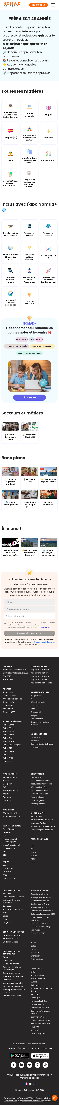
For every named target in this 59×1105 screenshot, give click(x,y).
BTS (4, 851)
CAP (4, 836)
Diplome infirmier (10, 878)
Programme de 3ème (40, 679)
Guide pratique (37, 959)
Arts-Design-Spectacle (13, 909)
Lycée (33, 949)
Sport (33, 709)
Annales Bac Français (12, 699)
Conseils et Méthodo (39, 894)
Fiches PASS (8, 758)
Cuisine (6, 957)
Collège (6, 832)
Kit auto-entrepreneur (12, 995)
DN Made (7, 871)
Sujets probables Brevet (41, 897)
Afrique (34, 715)
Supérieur (35, 952)
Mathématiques (10, 777)
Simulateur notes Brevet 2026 (15, 673)
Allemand (7, 800)
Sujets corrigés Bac (39, 907)
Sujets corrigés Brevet (40, 904)
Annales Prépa (9, 705)
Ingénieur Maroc (38, 1004)
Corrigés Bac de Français (42, 910)
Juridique (35, 985)
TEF (32, 849)
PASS (5, 875)
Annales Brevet (9, 695)
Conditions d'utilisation (17, 1048)
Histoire (6, 780)
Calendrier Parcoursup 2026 (43, 914)
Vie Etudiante (36, 816)
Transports (7, 960)
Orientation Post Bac (39, 923)
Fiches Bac (7, 738)
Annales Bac (8, 692)
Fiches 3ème (8, 735)
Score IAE (35, 1030)
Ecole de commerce (39, 794)
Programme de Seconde (41, 683)
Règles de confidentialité (41, 1048)
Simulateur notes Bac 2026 (14, 669)
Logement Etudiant (39, 823)
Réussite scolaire (38, 702)
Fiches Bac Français (12, 744)
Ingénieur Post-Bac (39, 1001)
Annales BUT (8, 709)
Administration (37, 975)
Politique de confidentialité (43, 642)
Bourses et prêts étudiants (42, 820)
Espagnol (7, 797)
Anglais (6, 794)
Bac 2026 (7, 676)
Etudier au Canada (11, 935)
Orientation (35, 705)
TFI (32, 842)
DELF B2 (34, 855)
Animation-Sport (38, 978)
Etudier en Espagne (11, 942)
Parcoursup (36, 777)
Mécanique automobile (13, 983)
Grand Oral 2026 (38, 933)
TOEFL (33, 862)
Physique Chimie (10, 790)
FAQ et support (37, 737)
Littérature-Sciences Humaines (11, 901)
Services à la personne (13, 986)
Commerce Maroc (39, 1017)
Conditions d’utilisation (32, 1101)
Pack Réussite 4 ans (11, 816)
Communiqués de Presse (42, 744)
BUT (4, 858)
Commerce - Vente (11, 973)
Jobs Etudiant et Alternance (43, 826)
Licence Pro (7, 868)
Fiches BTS (7, 748)
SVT (4, 787)
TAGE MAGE (35, 1027)
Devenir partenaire (38, 804)
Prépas (6, 861)
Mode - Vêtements (11, 964)
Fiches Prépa (8, 751)
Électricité (7, 979)
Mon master (36, 930)
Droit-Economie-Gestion (13, 896)
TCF (32, 846)
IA (31, 699)
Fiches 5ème (8, 728)
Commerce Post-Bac (40, 1007)
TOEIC (33, 859)
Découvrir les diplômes (40, 780)
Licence (6, 865)
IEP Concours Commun (41, 1020)
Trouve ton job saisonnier (42, 829)
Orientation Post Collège (41, 926)
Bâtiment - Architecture (13, 976)
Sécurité (34, 994)
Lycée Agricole (9, 848)
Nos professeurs (38, 695)
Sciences (7, 906)
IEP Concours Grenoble (40, 1023)
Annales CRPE (9, 712)
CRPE (33, 972)
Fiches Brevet (8, 741)
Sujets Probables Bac (40, 900)
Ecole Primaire (9, 829)
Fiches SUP (7, 761)
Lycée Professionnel (11, 845)
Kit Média (35, 747)
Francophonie (37, 719)
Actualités (35, 740)
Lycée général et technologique (10, 840)
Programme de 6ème (40, 669)
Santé (5, 912)
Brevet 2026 (8, 679)
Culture (34, 982)
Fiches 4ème (8, 731)
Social (5, 916)
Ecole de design (38, 797)
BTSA (5, 855)
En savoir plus (45, 627)
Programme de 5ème (40, 673)
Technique (35, 997)
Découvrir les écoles (39, 790)
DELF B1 (33, 852)
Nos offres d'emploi (36, 1044)
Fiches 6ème (8, 725)
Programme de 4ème (40, 676)
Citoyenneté (36, 712)
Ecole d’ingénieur (38, 800)
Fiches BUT (7, 754)
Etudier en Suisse (10, 938)
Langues (6, 922)
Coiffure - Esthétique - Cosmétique (12, 968)
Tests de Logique (38, 1033)
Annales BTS (8, 702)
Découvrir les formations (41, 784)
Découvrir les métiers (40, 787)
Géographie (8, 784)
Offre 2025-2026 (10, 813)
